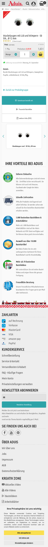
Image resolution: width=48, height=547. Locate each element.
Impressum (7, 459)
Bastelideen (11, 495)
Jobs (4, 453)
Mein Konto (7, 378)
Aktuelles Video (13, 484)
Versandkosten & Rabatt (14, 366)
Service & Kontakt (10, 361)
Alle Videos (10, 490)
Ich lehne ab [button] (24, 538)
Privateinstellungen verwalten (17, 384)
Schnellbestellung (11, 355)
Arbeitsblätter (12, 501)
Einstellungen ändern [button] (24, 543)
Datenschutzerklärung (13, 470)
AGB (4, 465)
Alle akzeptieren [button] (24, 533)
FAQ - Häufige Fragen (12, 372)
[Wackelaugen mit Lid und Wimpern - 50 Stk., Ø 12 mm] (24, 21)
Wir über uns (8, 448)
